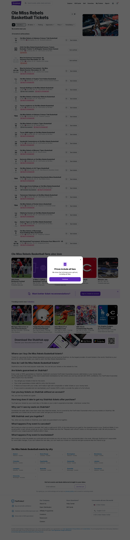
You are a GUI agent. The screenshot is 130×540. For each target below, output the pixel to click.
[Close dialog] (80, 259)
